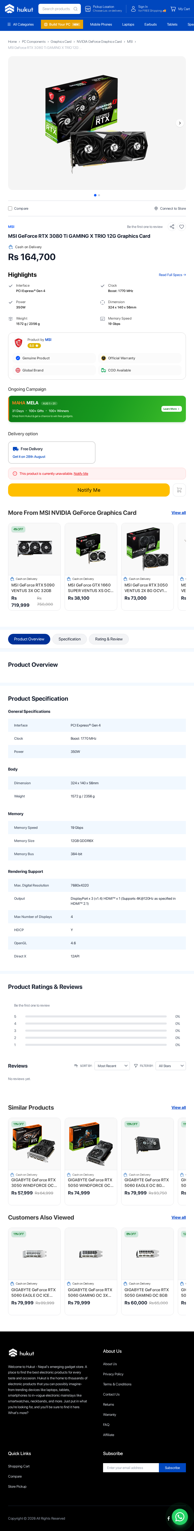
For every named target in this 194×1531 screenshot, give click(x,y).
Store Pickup (17, 1486)
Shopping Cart (19, 1466)
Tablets (172, 24)
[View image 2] (99, 195)
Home (12, 42)
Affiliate (108, 1435)
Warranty (109, 1414)
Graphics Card (61, 42)
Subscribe (172, 1468)
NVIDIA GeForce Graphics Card (99, 42)
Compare (15, 1476)
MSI (130, 42)
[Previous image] (14, 123)
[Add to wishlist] (181, 226)
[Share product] (172, 226)
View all (179, 512)
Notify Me (89, 490)
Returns (108, 1404)
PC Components (33, 42)
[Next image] (180, 123)
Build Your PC (64, 24)
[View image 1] (95, 195)
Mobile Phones (101, 24)
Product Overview (29, 639)
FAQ (106, 1425)
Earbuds (150, 24)
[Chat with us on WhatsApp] (180, 1517)
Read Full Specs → (172, 275)
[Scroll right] (179, 566)
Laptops (128, 24)
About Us (110, 1364)
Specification (70, 639)
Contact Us (111, 1394)
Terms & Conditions (117, 1384)
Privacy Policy (113, 1374)
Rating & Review (109, 639)
